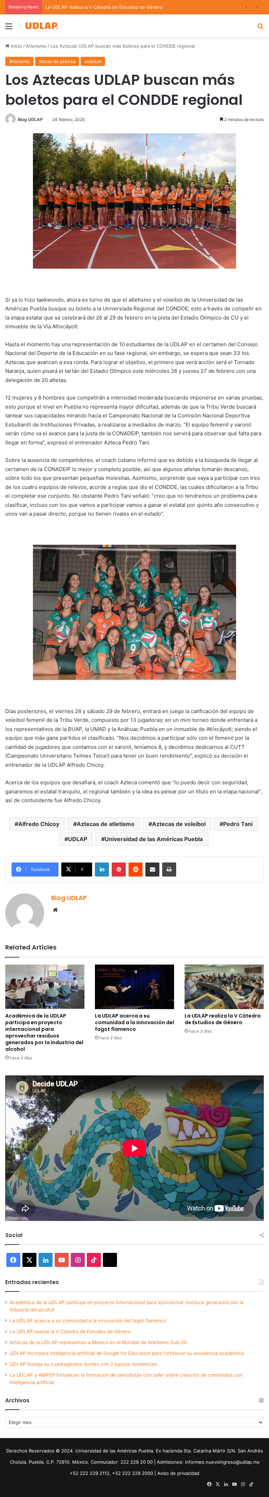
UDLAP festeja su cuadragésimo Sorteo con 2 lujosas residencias (83, 1364)
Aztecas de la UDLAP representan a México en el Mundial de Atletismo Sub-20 (98, 1342)
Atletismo (36, 46)
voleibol (92, 61)
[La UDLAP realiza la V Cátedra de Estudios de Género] (224, 987)
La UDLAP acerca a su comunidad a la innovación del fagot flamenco (134, 1022)
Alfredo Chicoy (38, 823)
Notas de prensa (57, 61)
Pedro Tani (238, 823)
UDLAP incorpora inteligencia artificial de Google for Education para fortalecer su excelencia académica (126, 1353)
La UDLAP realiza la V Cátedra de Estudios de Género (223, 1019)
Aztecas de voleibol (179, 823)
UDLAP (77, 839)
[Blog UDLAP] (41, 25)
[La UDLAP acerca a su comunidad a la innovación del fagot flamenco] (134, 987)
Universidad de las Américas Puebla (154, 839)
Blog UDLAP (30, 119)
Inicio (15, 46)
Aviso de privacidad (178, 1473)
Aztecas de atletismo (105, 823)
